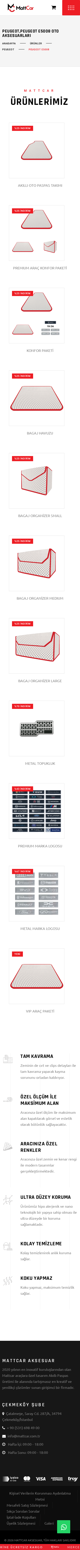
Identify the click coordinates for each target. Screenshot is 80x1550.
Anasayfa (9, 43)
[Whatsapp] (63, 1526)
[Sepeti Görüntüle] (53, 8)
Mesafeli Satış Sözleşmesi (27, 1505)
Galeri (49, 1523)
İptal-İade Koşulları (21, 1517)
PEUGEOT (8, 49)
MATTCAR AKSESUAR (28, 1540)
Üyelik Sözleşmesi (21, 1523)
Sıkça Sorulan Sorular (23, 1511)
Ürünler (36, 43)
